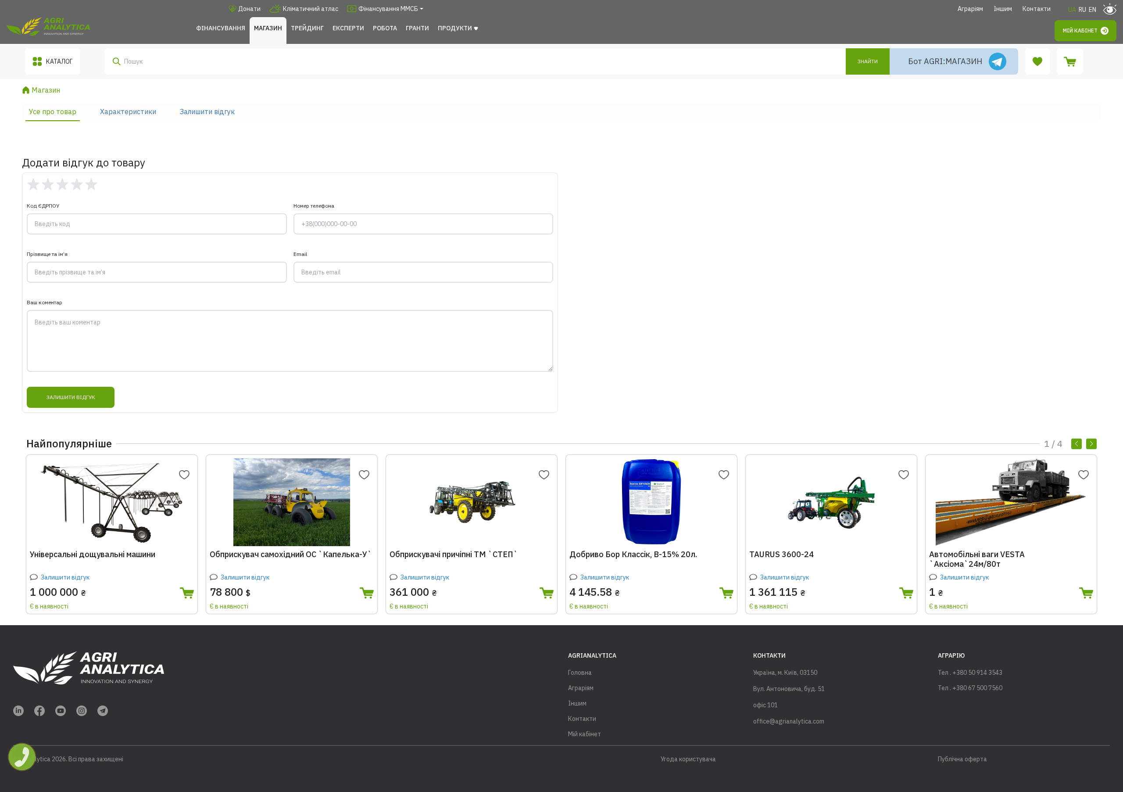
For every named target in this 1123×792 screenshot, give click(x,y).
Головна (580, 673)
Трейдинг (307, 28)
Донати (249, 9)
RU (1082, 10)
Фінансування (220, 28)
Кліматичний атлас (310, 9)
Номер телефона (313, 205)
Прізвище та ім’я (47, 254)
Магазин (268, 28)
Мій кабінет (1080, 30)
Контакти (1037, 8)
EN (1092, 10)
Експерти (348, 28)
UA (1072, 10)
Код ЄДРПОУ (43, 205)
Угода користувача (688, 759)
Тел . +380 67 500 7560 (970, 688)
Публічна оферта (962, 759)
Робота (385, 28)
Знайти (868, 61)
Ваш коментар (44, 302)
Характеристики (128, 111)
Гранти (417, 28)
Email (300, 254)
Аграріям (970, 8)
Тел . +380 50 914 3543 (970, 673)
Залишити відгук (207, 111)
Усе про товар (52, 111)
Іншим (1003, 8)
